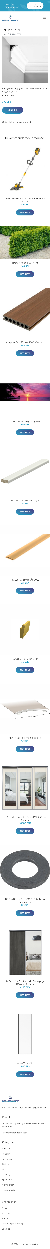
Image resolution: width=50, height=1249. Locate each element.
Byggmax (6, 91)
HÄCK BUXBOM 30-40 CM (25, 263)
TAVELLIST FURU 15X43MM (25, 658)
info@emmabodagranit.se (15, 1132)
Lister (44, 88)
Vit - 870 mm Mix (25, 1063)
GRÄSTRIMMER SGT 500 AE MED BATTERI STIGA (25, 200)
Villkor (5, 1218)
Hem (4, 34)
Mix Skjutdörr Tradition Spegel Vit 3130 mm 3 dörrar (25, 818)
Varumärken (35, 88)
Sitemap (6, 1228)
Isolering (6, 1174)
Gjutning (6, 1164)
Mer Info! (13, 110)
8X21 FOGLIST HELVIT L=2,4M (25, 500)
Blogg (5, 1208)
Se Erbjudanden (35, 5)
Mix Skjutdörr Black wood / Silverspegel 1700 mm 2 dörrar (25, 983)
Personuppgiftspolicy (12, 1223)
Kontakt (6, 1213)
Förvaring (7, 1159)
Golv (4, 1169)
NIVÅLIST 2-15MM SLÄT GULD (25, 579)
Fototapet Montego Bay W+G (25, 421)
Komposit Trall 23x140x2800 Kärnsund (25, 342)
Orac (14, 91)
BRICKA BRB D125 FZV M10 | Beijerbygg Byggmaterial (25, 900)
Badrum (6, 1148)
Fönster (6, 1153)
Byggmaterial (21, 88)
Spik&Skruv (7, 1179)
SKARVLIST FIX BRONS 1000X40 (25, 738)
